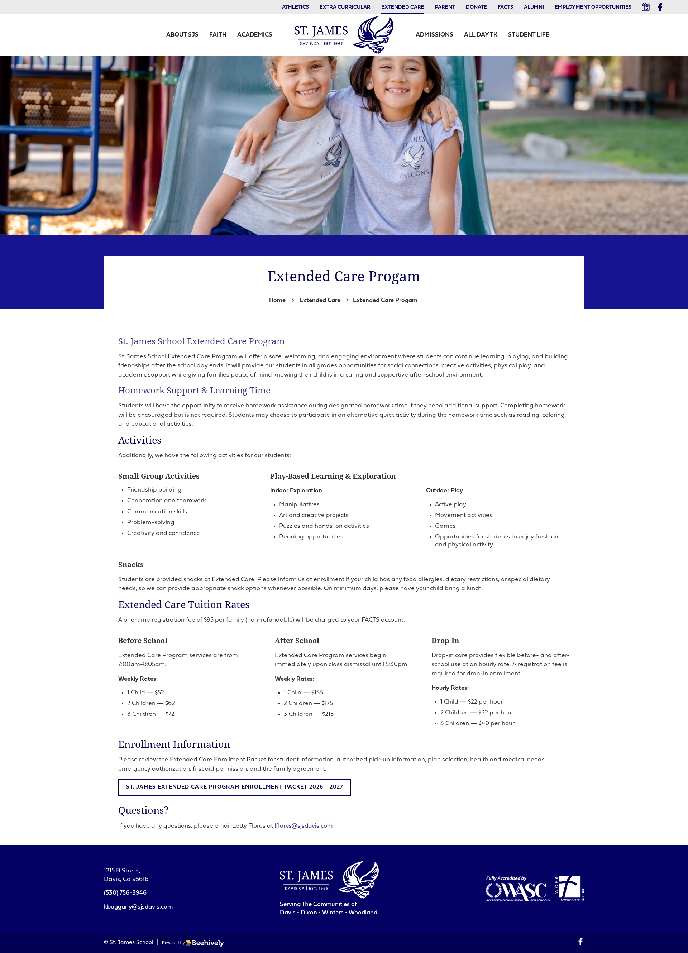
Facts (505, 7)
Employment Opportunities (593, 7)
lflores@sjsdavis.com (303, 826)
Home (277, 300)
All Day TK (480, 35)
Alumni (534, 7)
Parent (445, 7)
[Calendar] (646, 7)
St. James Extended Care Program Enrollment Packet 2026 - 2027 (234, 787)
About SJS (182, 35)
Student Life (528, 35)
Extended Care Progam (385, 300)
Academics (254, 35)
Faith (217, 35)
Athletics (295, 7)
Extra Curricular (345, 7)
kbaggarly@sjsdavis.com (138, 907)
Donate (476, 7)
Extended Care (402, 7)
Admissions (434, 35)
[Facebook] (660, 7)
